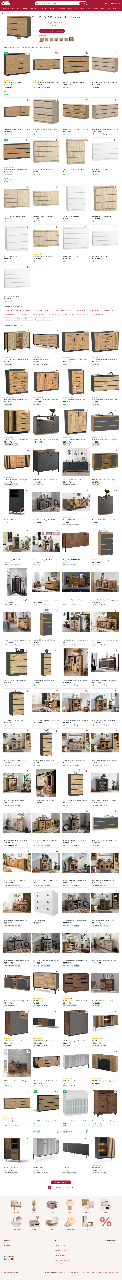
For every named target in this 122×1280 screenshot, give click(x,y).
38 (87, 1051)
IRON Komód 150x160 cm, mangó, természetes (77, 680)
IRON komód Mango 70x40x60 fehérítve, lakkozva (19, 760)
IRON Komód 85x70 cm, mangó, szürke (45, 960)
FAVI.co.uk (99, 1272)
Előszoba (87, 1229)
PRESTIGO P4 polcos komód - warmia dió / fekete (20, 1168)
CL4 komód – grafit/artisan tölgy (14, 720)
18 (28, 450)
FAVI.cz (60, 1272)
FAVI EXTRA (57, 1258)
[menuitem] (5, 9)
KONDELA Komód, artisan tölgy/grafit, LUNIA (106, 1081)
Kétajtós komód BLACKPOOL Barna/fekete (46, 1081)
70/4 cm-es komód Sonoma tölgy (73, 169)
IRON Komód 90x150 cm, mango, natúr (16, 920)
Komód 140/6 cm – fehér (100, 256)
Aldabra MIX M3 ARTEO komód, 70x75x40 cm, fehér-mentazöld (82, 1121)
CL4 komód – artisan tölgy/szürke (103, 560)
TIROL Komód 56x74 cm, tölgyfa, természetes (18, 640)
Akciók (106, 1229)
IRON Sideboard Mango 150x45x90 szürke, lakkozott (49, 520)
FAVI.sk (66, 1272)
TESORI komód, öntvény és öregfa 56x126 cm (106, 600)
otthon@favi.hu (10, 1243)
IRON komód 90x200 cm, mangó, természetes (106, 640)
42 (57, 370)
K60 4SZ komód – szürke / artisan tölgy (75, 800)
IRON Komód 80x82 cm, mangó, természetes (77, 720)
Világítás (70, 1212)
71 (57, 410)
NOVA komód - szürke (40, 1168)
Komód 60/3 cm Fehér (11, 256)
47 (87, 971)
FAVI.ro (76, 1272)
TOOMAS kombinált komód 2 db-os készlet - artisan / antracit (24, 129)
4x (42, 80)
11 (87, 187)
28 (28, 410)
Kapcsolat (7, 1245)
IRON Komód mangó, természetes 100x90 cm (18, 800)
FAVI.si (116, 1272)
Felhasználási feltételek (61, 1260)
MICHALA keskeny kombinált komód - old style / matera (22, 1041)
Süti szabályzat (59, 1263)
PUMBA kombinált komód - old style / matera (18, 1081)
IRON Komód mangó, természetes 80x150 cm (47, 840)
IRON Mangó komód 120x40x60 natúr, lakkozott (107, 880)
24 (28, 53)
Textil (52, 1212)
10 (116, 227)
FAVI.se (92, 1272)
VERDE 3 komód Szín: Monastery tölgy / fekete (78, 1001)
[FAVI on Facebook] (5, 1259)
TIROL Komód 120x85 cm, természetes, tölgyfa (48, 600)
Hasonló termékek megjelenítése (52, 31)
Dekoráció (34, 1212)
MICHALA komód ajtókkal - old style (74, 1041)
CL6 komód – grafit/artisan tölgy (43, 680)
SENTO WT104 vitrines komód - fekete (104, 1168)
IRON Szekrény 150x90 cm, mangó (44, 800)
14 (28, 851)
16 (87, 410)
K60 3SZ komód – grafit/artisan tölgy (15, 680)
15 (116, 1051)
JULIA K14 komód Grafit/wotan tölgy (74, 399)
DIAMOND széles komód (41, 359)
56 (116, 410)
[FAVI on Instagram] (8, 1259)
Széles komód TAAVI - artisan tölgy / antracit (77, 82)
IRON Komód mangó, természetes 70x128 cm (77, 960)
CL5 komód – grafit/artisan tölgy (43, 760)
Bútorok (16, 1212)
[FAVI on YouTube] (12, 1259)
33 (28, 370)
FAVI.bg (105, 1272)
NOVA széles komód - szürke (72, 1081)
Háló (52, 1229)
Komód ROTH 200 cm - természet (14, 880)
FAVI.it (87, 1272)
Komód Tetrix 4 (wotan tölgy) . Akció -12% (76, 129)
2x (71, 357)
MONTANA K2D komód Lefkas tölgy (103, 480)
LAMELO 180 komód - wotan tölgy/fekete (17, 480)
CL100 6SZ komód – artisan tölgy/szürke (105, 440)
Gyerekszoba (70, 1229)
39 (87, 330)
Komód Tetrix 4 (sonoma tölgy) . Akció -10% (105, 82)
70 (116, 370)
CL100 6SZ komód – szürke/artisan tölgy (105, 399)
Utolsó (69, 1187)
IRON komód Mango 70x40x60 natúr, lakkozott (106, 760)
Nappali (34, 1229)
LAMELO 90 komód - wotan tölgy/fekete (17, 440)
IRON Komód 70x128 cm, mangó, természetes (77, 920)
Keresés (83, 3)
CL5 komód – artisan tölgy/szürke (44, 640)
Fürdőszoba (16, 1229)
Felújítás (87, 1212)
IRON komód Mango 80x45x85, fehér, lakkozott (77, 640)
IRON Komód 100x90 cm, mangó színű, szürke (77, 840)
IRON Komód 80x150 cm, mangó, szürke (16, 960)
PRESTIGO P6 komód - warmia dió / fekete (47, 1041)
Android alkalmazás (113, 1243)
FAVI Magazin (58, 1253)
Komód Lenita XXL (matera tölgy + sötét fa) (17, 1001)
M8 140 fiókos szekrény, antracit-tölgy (45, 1121)
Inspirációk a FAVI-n (60, 1250)
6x (101, 397)
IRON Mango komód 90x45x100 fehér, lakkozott (19, 840)
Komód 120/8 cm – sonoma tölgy (43, 169)
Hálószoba (9, 13)
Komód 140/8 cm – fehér (12, 296)
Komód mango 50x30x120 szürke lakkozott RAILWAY (20, 560)
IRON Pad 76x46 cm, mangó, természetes (46, 720)
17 (116, 490)
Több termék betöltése (60, 1182)
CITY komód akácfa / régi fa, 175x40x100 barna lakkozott (80, 600)
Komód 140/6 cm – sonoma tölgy (43, 216)
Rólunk (56, 1243)
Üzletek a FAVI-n (59, 1245)
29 (28, 1011)
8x (12, 437)
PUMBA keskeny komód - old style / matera (106, 1001)
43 (28, 971)
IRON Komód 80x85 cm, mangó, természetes (47, 880)
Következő (59, 1187)
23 (57, 53)
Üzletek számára (59, 1255)
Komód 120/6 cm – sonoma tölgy (43, 256)
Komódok (17, 13)
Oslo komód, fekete (10, 520)
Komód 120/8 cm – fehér (71, 256)
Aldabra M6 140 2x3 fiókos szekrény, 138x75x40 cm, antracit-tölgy (25, 169)
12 (57, 651)
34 (87, 490)
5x (12, 357)
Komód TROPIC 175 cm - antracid (73, 520)
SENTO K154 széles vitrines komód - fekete (106, 1041)
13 (87, 450)
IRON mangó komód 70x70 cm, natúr (103, 720)
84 (57, 971)
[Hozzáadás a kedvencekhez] (57, 100)
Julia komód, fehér (39, 920)
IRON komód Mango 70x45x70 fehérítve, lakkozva (49, 560)
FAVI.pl (71, 1272)
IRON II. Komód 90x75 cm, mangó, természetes (77, 880)
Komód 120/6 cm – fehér (100, 169)
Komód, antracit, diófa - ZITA (72, 480)
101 (28, 140)
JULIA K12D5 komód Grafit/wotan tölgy (104, 359)
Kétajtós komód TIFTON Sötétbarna (74, 560)
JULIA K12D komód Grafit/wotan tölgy (75, 440)
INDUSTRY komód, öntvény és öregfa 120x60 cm (19, 600)
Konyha (106, 1212)
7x (12, 397)
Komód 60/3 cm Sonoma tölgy (101, 216)
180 (57, 330)
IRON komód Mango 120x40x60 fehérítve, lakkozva (79, 760)
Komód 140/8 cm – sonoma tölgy (14, 216)
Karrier (6, 1248)
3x (12, 167)
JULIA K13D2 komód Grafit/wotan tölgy (45, 399)
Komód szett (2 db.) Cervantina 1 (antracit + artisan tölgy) (51, 82)
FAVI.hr (82, 1272)
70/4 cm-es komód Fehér (71, 216)
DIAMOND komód (38, 1001)
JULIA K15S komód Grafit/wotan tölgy (16, 399)
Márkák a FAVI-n (59, 1248)
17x (42, 357)
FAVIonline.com (9, 1272)
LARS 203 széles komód (70, 1168)
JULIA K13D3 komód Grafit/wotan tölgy (75, 359)
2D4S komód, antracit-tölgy (12, 82)
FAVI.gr (111, 1272)
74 (28, 330)
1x (71, 517)
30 (116, 140)
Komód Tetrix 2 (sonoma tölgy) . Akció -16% (47, 129)
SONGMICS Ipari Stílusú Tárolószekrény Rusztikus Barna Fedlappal (54, 480)
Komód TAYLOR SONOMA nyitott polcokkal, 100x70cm (21, 359)
